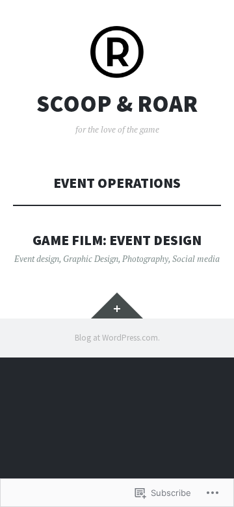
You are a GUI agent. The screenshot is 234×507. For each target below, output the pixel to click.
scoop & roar (117, 104)
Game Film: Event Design (117, 240)
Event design (36, 259)
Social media (196, 259)
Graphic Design (90, 259)
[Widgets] (117, 305)
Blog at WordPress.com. (117, 337)
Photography (145, 259)
